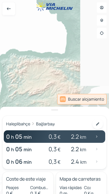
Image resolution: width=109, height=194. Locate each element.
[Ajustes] (102, 20)
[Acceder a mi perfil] (102, 7)
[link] (82, 99)
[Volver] (8, 8)
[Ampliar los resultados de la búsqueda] (54, 110)
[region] (54, 97)
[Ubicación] (102, 33)
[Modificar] (97, 124)
